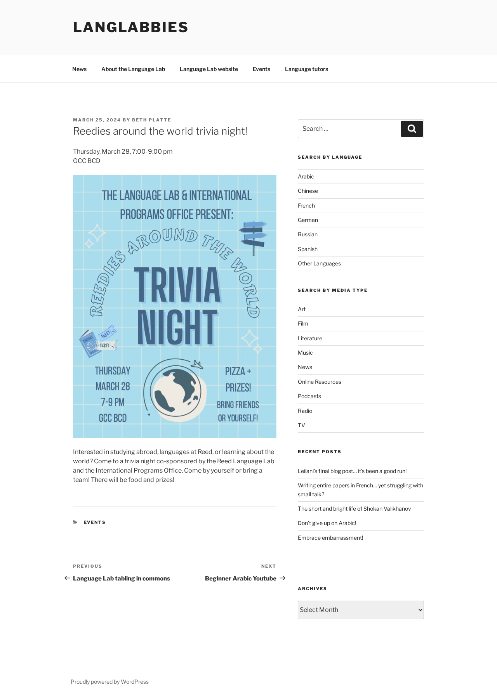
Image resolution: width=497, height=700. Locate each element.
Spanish (308, 249)
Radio (305, 410)
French (306, 205)
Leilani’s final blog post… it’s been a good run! (352, 471)
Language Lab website (209, 69)
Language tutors (306, 69)
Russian (308, 234)
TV (301, 425)
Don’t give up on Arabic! (327, 523)
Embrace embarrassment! (330, 537)
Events (261, 69)
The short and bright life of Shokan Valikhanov (354, 508)
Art (302, 309)
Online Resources (319, 381)
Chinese (308, 190)
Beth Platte (151, 120)
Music (305, 352)
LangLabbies (131, 27)
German (308, 220)
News (79, 69)
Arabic (306, 176)
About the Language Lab (133, 69)
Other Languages (319, 263)
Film (303, 323)
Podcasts (309, 396)
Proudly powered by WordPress (110, 681)
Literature (310, 338)
